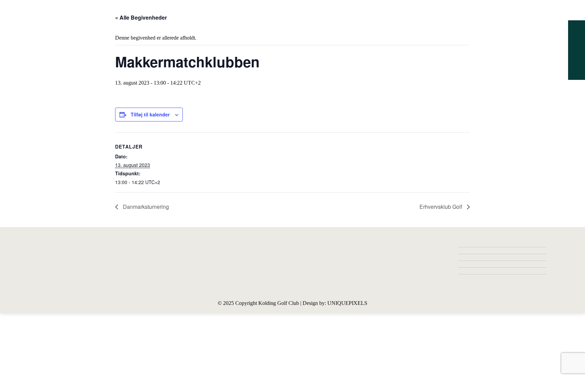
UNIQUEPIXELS (347, 303)
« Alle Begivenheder (141, 17)
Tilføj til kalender (150, 114)
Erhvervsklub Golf (441, 206)
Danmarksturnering (145, 206)
